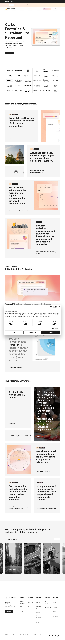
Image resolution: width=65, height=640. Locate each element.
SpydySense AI (12, 1)
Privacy (28, 634)
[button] (52, 5)
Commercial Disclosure (35, 634)
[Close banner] (59, 306)
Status (41, 634)
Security (24, 634)
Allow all (51, 332)
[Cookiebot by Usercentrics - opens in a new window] (51, 307)
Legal (21, 634)
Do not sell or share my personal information (13, 636)
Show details (55, 328)
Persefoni (7, 1)
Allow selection (32, 332)
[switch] (25, 324)
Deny (14, 332)
